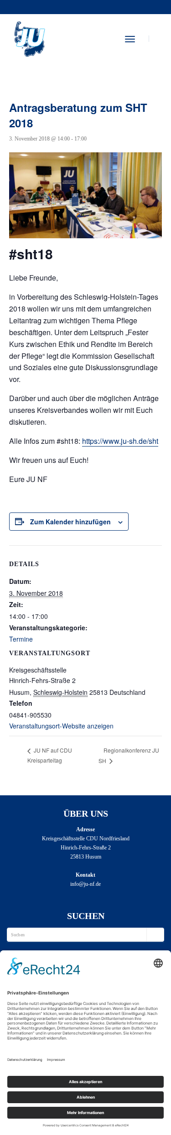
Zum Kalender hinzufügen (70, 521)
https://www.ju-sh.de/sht (120, 441)
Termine (21, 638)
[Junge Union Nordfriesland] (29, 37)
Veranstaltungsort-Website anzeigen (61, 725)
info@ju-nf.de (85, 884)
